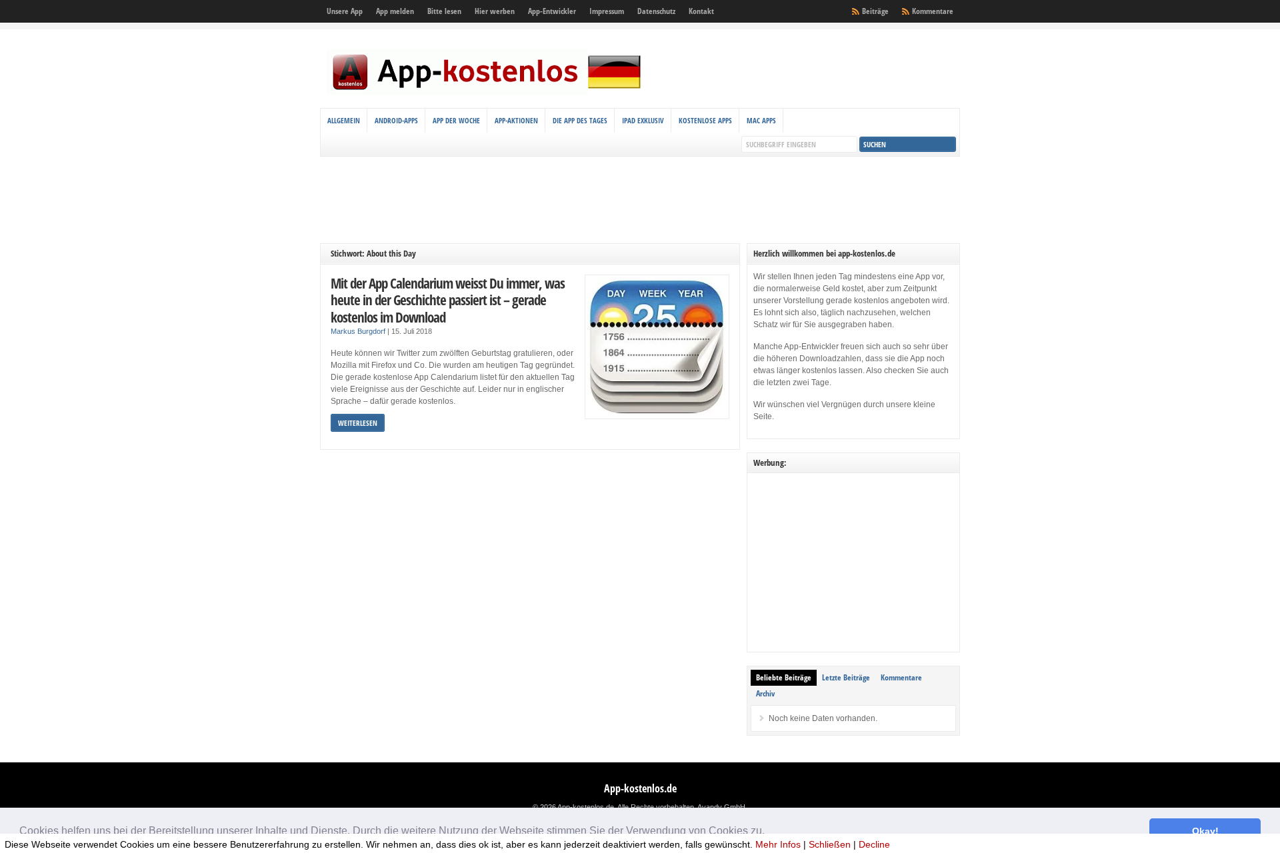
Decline (874, 844)
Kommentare (932, 11)
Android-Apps (396, 120)
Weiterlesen (357, 423)
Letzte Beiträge (846, 677)
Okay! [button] (1205, 831)
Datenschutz (656, 11)
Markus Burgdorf (358, 331)
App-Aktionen (516, 120)
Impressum (606, 11)
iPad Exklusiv (643, 120)
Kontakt (701, 11)
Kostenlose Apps (705, 120)
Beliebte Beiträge (783, 677)
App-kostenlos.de (640, 788)
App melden (395, 11)
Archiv (765, 693)
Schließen (830, 844)
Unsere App (345, 11)
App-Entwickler (552, 11)
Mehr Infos (778, 844)
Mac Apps (761, 120)
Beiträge (875, 11)
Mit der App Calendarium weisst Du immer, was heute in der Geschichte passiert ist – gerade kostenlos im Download (448, 300)
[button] (769, 832)
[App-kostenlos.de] (486, 92)
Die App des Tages (580, 120)
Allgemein (343, 120)
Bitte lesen (444, 11)
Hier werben (495, 11)
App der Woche (456, 120)
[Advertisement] (640, 200)
